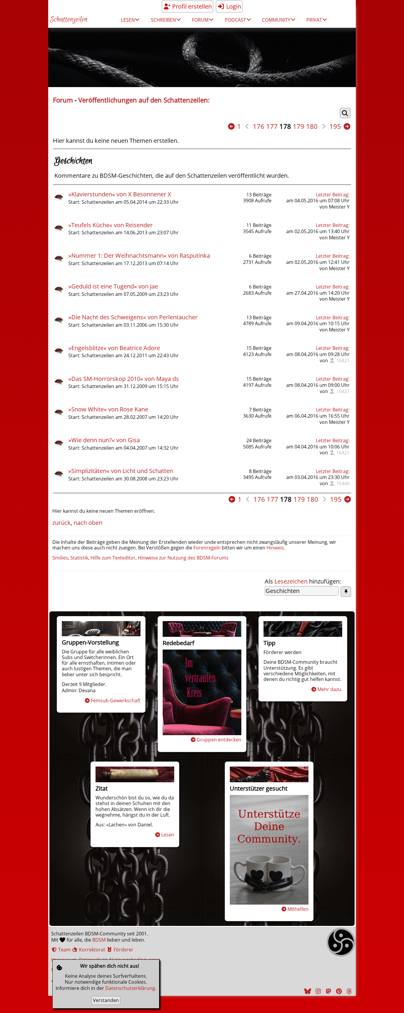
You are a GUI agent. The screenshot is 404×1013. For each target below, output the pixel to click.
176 (258, 126)
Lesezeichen (291, 581)
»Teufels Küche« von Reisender (110, 225)
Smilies (60, 557)
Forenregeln (207, 547)
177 (272, 126)
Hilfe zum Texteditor (113, 557)
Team (64, 949)
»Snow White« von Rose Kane (108, 409)
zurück (61, 523)
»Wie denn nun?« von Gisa (104, 440)
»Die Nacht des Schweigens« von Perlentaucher (133, 317)
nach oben (88, 523)
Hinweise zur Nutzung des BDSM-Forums (183, 557)
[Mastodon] (327, 991)
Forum (63, 100)
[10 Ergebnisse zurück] (231, 126)
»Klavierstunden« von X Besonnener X (119, 194)
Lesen (167, 834)
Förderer (122, 949)
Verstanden (106, 1000)
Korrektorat (91, 949)
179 (298, 126)
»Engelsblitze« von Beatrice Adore (114, 348)
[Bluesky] (307, 991)
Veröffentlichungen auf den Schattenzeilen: (144, 100)
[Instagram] (317, 991)
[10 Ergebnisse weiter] (347, 126)
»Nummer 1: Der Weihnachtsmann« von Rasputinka (139, 255)
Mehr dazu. (329, 689)
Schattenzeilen (69, 19)
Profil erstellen (191, 6)
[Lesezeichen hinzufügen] (346, 591)
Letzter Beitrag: (333, 194)
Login (233, 6)
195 (335, 126)
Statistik (79, 557)
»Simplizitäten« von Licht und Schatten (120, 471)
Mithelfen (297, 909)
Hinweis (275, 547)
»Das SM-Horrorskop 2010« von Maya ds (123, 379)
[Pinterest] (338, 991)
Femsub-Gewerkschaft (115, 700)
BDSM (99, 940)
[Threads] (348, 991)
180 (312, 126)
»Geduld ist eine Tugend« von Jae (113, 286)
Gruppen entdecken (219, 739)
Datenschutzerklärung (130, 988)
